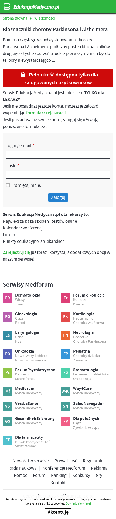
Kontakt (58, 483)
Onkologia (24, 351)
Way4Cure (82, 389)
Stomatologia (85, 370)
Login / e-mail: (20, 146)
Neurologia (83, 333)
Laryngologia (27, 333)
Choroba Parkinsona (89, 341)
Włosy (20, 300)
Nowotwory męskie (30, 360)
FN (65, 335)
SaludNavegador (88, 404)
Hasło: (12, 166)
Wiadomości (44, 18)
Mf (7, 391)
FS (65, 372)
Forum (39, 475)
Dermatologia (27, 295)
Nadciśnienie (83, 318)
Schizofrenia (25, 379)
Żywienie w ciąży (86, 428)
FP (65, 354)
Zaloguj (58, 197)
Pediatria (81, 351)
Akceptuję (58, 512)
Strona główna (15, 18)
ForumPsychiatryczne (35, 370)
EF (7, 440)
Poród (20, 323)
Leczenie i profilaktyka (91, 374)
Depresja (22, 374)
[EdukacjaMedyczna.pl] (58, 7)
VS (7, 406)
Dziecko (79, 304)
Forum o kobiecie (89, 295)
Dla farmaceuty (29, 438)
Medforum (24, 389)
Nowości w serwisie (31, 461)
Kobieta (79, 300)
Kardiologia (83, 314)
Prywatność (65, 461)
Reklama (99, 468)
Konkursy (81, 475)
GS (7, 421)
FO (7, 354)
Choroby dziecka (86, 356)
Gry (99, 475)
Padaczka (80, 337)
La (7, 335)
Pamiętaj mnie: (26, 185)
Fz (66, 298)
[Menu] (6, 6)
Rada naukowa (22, 468)
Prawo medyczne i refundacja (35, 442)
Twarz (20, 304)
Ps (7, 372)
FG (7, 317)
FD (7, 298)
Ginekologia (26, 314)
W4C (66, 391)
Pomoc (20, 475)
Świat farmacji (26, 446)
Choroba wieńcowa (88, 323)
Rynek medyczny (28, 393)
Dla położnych (86, 419)
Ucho (19, 337)
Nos (18, 341)
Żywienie (80, 360)
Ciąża (19, 318)
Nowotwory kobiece (31, 356)
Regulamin (93, 461)
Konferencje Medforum (63, 468)
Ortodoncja (82, 379)
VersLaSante (26, 404)
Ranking (59, 475)
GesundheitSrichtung (34, 419)
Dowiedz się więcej (78, 504)
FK (65, 317)
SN (65, 406)
